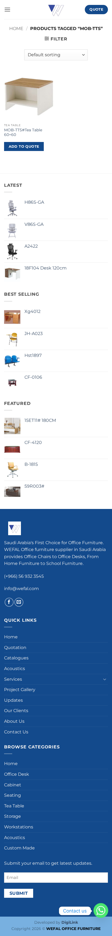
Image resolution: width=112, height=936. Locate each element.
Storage (12, 816)
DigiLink (69, 922)
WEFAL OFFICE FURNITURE (73, 928)
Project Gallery (19, 689)
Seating (12, 795)
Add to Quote (24, 146)
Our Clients (16, 710)
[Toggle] (104, 679)
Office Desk (16, 774)
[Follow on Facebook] (9, 602)
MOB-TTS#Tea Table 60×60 (23, 132)
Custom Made (19, 848)
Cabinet (12, 784)
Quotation (15, 647)
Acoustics (14, 668)
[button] (7, 9)
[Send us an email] (18, 602)
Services (13, 679)
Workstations (18, 827)
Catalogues (16, 657)
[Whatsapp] (101, 911)
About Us (14, 721)
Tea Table (14, 805)
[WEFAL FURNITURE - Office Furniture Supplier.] (56, 9)
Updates (13, 700)
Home (16, 28)
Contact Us (16, 731)
